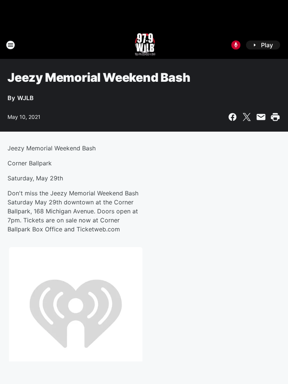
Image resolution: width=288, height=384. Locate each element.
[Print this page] (275, 117)
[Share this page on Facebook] (232, 117)
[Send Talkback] (235, 45)
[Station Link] (144, 45)
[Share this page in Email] (261, 117)
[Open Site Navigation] (10, 45)
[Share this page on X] (247, 117)
